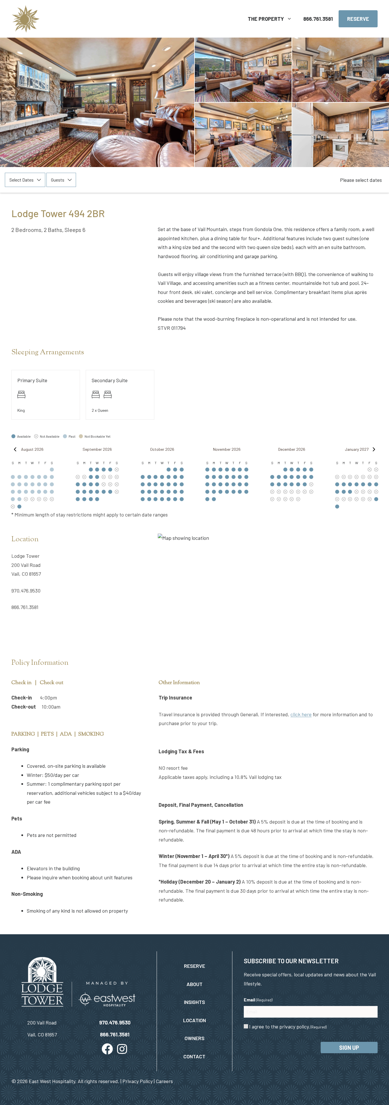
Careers (164, 1081)
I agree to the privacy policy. (288, 1026)
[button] (107, 1049)
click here (301, 714)
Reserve (358, 19)
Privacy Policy (137, 1081)
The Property (266, 19)
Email (258, 999)
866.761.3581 (318, 19)
